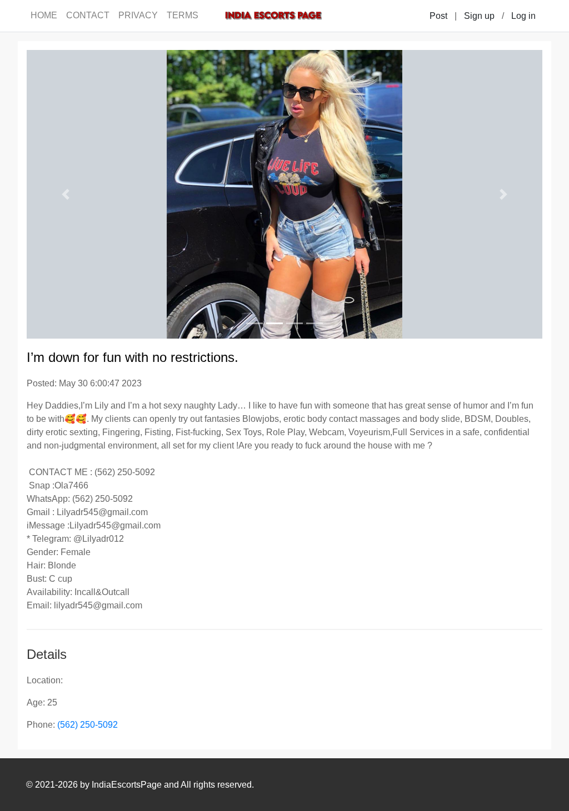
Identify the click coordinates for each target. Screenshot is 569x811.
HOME (44, 15)
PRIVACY (138, 15)
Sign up (479, 16)
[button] (65, 194)
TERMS (182, 15)
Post (438, 16)
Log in (523, 16)
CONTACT (87, 15)
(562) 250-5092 (87, 724)
